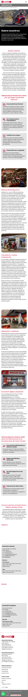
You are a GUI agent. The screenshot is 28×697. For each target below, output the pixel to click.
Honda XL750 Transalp (6, 667)
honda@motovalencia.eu (10, 613)
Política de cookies (4, 691)
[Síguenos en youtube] (6, 687)
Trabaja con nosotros (6, 684)
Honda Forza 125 (5, 673)
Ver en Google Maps (6, 557)
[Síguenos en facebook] (2, 687)
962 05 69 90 (8, 551)
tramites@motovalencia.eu (11, 554)
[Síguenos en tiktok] (5, 687)
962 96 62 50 (8, 611)
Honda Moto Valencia (5, 7)
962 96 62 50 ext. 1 (9, 612)
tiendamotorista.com (6, 397)
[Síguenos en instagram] (3, 687)
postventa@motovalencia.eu (11, 615)
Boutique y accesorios (6, 678)
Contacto (4, 680)
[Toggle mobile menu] (26, 2)
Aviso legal (20, 691)
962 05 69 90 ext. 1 (9, 553)
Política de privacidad (13, 691)
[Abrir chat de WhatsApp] (3, 694)
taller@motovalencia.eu (10, 555)
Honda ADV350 (5, 671)
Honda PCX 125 (5, 669)
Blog (2, 682)
